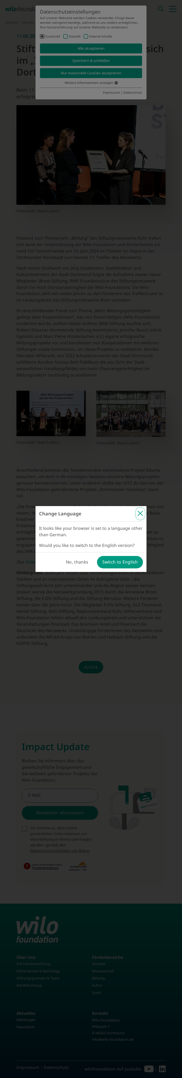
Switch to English (120, 562)
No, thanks (77, 562)
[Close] (140, 514)
